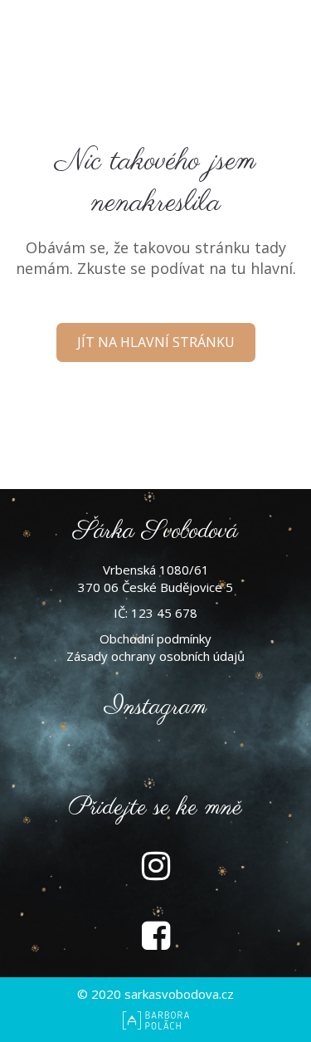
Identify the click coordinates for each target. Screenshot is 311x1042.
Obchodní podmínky (155, 638)
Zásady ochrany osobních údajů (155, 656)
